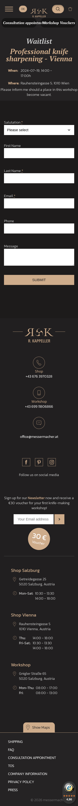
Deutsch (23, 9)
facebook (26, 462)
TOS (11, 765)
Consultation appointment (32, 757)
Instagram (52, 462)
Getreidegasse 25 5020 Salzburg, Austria (37, 581)
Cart (72, 9)
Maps (45, 727)
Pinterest (39, 462)
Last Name (13, 170)
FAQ (11, 749)
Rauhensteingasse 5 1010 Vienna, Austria (35, 626)
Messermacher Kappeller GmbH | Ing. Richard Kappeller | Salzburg (39, 13)
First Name (12, 145)
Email (9, 195)
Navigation (9, 9)
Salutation (13, 122)
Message (11, 246)
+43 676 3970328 (39, 374)
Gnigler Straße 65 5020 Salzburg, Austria (37, 676)
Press (13, 790)
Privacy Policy (21, 781)
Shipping (15, 741)
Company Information (27, 773)
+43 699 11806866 (39, 404)
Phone (9, 220)
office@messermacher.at (39, 436)
